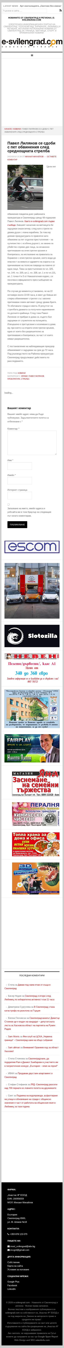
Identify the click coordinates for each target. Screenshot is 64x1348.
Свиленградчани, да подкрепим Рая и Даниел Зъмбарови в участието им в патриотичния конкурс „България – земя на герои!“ (31, 1062)
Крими (24, 376)
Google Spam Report (48, 1336)
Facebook (12, 1285)
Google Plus (13, 1281)
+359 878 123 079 (18, 1234)
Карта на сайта (15, 1266)
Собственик (13, 1262)
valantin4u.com (42, 1340)
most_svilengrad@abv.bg (22, 1246)
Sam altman (14, 1047)
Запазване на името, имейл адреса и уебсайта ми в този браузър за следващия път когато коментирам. (29, 512)
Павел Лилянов (36, 376)
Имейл (11, 475)
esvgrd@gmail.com (19, 1250)
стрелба (25, 379)
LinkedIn (11, 1289)
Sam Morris (13, 1036)
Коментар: (13, 428)
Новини (22, 373)
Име (10, 460)
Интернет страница (17, 490)
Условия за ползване (18, 1269)
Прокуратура (13, 379)
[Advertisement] (32, 92)
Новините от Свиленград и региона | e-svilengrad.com (31, 19)
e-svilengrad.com (22, 1302)
